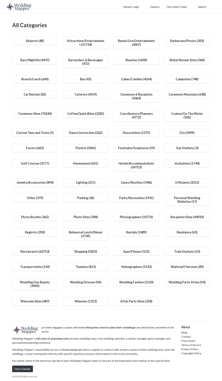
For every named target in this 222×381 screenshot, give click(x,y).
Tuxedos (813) (86, 267)
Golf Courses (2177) (35, 163)
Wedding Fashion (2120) (136, 282)
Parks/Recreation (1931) (136, 198)
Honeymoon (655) (85, 163)
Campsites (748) (187, 79)
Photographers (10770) (136, 217)
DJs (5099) (187, 133)
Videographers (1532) (136, 267)
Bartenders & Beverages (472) (85, 62)
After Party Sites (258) (136, 301)
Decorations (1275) (136, 133)
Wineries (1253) (86, 301)
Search (202, 6)
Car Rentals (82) (35, 94)
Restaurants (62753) (34, 251)
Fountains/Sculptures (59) (136, 148)
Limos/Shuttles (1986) (136, 182)
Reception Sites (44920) (187, 217)
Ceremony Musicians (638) (187, 94)
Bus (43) (85, 79)
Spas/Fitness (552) (136, 251)
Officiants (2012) (187, 182)
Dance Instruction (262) (85, 133)
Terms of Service (191, 344)
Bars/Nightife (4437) (34, 60)
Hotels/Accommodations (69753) (136, 165)
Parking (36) (85, 198)
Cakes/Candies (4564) (136, 79)
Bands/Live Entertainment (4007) (136, 42)
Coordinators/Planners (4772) (136, 115)
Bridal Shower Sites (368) (187, 60)
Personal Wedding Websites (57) (187, 200)
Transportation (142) (35, 267)
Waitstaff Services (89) (187, 267)
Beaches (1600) (136, 60)
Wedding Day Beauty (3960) (35, 284)
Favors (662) (35, 148)
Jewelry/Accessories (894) (34, 182)
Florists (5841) (85, 148)
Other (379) (35, 198)
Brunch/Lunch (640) (35, 79)
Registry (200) (35, 232)
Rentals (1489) (136, 232)
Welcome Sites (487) (34, 301)
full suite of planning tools (52, 338)
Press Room (188, 340)
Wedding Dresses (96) (85, 282)
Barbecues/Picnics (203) (187, 41)
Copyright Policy (191, 353)
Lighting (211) (85, 182)
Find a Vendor (22, 368)
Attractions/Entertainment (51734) (85, 42)
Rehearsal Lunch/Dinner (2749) (86, 234)
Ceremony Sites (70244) (35, 113)
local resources (72, 349)
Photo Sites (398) (86, 217)
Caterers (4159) (86, 94)
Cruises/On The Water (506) (187, 115)
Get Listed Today (177, 6)
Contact (186, 336)
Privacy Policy (189, 349)
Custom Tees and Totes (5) (35, 133)
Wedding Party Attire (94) (187, 282)
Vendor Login (131, 6)
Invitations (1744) (187, 163)
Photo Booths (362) (35, 217)
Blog (184, 332)
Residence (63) (187, 232)
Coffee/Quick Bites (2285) (85, 113)
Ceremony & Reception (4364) (136, 96)
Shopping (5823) (85, 251)
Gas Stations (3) (187, 148)
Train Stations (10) (187, 251)
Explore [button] (154, 6)
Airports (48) (35, 41)
